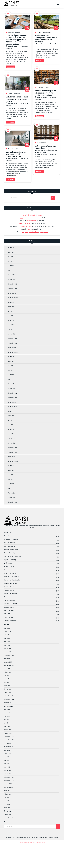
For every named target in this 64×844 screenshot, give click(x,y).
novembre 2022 (12, 452)
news (21, 218)
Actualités (7, 536)
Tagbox (30, 229)
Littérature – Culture (43, 87)
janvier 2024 (11, 388)
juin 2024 (10, 366)
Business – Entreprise (11, 549)
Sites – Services (9, 610)
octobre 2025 (12, 293)
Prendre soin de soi (10, 597)
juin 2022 (10, 475)
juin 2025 (10, 311)
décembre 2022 (12, 447)
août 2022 (11, 466)
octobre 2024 (12, 347)
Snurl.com (35, 232)
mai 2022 (10, 479)
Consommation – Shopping (12, 556)
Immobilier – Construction (12, 580)
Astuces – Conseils (9, 543)
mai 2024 (10, 370)
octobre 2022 (12, 456)
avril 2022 (11, 484)
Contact (55, 837)
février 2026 (11, 275)
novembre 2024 (13, 343)
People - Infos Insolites (44, 32)
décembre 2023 (12, 393)
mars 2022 (11, 488)
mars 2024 (11, 379)
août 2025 (11, 302)
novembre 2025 (12, 288)
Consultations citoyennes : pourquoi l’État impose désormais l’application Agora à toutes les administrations (17, 39)
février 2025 (11, 329)
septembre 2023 (13, 407)
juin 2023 (10, 420)
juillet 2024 (11, 361)
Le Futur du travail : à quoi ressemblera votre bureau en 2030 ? (17, 99)
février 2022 (11, 493)
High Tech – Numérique (11, 576)
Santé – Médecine (9, 600)
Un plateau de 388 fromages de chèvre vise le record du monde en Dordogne (46, 38)
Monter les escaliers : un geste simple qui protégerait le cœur (16, 154)
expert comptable (24, 223)
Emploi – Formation (14, 94)
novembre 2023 (12, 397)
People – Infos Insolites (11, 593)
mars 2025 (11, 325)
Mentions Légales (46, 837)
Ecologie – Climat (9, 566)
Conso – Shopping (9, 553)
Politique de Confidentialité (31, 837)
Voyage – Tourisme (10, 620)
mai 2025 (10, 316)
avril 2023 (11, 429)
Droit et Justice (41, 143)
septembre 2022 (13, 461)
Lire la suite (10, 67)
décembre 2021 (12, 502)
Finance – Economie (10, 573)
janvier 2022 (11, 497)
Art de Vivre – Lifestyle (11, 539)
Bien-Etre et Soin (13, 149)
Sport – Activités (9, 617)
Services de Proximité (11, 604)
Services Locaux (9, 607)
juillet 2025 (11, 307)
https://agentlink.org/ (24, 226)
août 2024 (11, 357)
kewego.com (44, 232)
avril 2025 (11, 320)
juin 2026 (10, 257)
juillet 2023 (11, 416)
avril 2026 (11, 266)
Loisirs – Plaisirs (9, 587)
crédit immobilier (31, 220)
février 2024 (11, 384)
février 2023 (11, 438)
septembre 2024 (13, 352)
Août (27, 27)
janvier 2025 (11, 334)
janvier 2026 (11, 279)
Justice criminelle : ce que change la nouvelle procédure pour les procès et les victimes (46, 149)
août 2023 (11, 411)
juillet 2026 (11, 252)
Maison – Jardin (9, 590)
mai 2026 (10, 261)
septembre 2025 (13, 297)
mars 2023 (11, 434)
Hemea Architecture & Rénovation (32, 215)
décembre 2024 (13, 338)
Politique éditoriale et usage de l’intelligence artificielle (32, 842)
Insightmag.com (27, 232)
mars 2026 (11, 270)
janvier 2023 (11, 443)
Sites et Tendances (14, 32)
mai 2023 (10, 425)
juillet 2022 (11, 470)
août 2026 (11, 247)
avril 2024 (11, 375)
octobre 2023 (12, 402)
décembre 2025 (12, 284)
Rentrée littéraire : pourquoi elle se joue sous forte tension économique (46, 93)
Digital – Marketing (10, 559)
